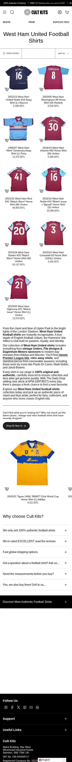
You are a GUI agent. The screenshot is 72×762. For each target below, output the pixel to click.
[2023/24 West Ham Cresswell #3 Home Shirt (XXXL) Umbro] (53, 233)
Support (9, 718)
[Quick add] (7, 89)
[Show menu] (4, 12)
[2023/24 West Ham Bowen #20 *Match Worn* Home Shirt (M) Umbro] (19, 233)
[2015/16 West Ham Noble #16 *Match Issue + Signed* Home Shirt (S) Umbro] (53, 179)
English (46, 760)
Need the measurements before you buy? (28, 573)
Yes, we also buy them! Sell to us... (24, 584)
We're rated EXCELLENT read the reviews (29, 541)
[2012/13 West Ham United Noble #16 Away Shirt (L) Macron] (19, 77)
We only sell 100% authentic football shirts (29, 530)
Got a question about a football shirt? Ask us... (31, 563)
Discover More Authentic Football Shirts (27, 601)
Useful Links (12, 730)
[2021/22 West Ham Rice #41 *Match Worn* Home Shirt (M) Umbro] (19, 179)
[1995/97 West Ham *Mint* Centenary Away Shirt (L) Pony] (19, 128)
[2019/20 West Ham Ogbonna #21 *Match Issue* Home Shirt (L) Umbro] (19, 287)
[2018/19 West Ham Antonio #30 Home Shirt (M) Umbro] (53, 128)
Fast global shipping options (20, 552)
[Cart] (67, 12)
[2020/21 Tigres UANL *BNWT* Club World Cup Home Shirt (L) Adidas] (33, 463)
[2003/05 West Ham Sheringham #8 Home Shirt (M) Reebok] (53, 77)
